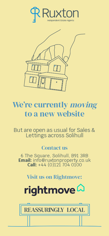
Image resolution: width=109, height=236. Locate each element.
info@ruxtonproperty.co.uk (62, 160)
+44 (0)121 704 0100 (60, 165)
